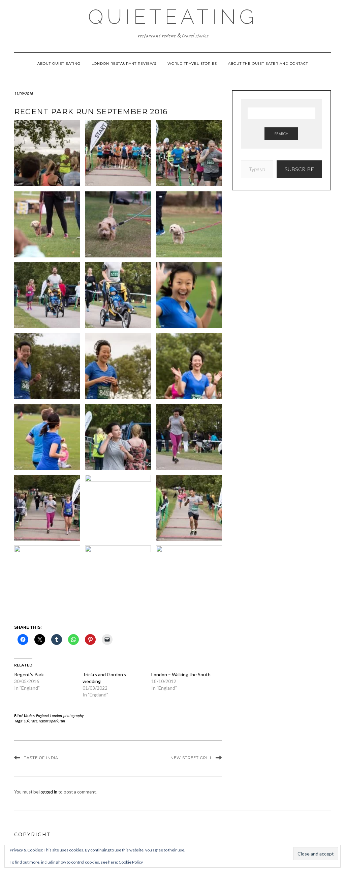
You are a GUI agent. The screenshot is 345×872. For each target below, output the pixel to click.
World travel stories (192, 63)
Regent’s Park (29, 674)
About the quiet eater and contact (268, 63)
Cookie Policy (131, 862)
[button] (47, 155)
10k (26, 721)
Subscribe (299, 169)
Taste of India (41, 757)
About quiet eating (59, 63)
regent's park (48, 721)
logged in (48, 792)
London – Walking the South (181, 674)
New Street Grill (191, 757)
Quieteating (172, 17)
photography (73, 715)
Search (281, 133)
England (42, 715)
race (34, 721)
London (56, 715)
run (62, 721)
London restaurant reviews (124, 63)
